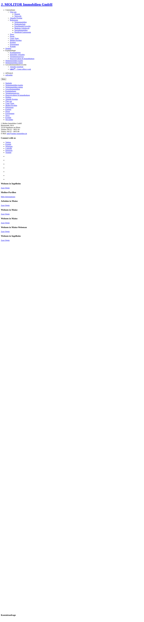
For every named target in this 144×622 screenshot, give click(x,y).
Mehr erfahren (6, 265)
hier (40, 517)
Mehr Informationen (8, 197)
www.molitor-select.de (9, 412)
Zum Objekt (5, 188)
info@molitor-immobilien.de (17, 134)
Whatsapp (8, 146)
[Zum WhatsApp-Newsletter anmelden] (2, 540)
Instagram (8, 150)
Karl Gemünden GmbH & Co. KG (128, 489)
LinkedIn (8, 148)
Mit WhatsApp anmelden (10, 538)
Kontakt (8, 144)
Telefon (8, 142)
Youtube (8, 152)
